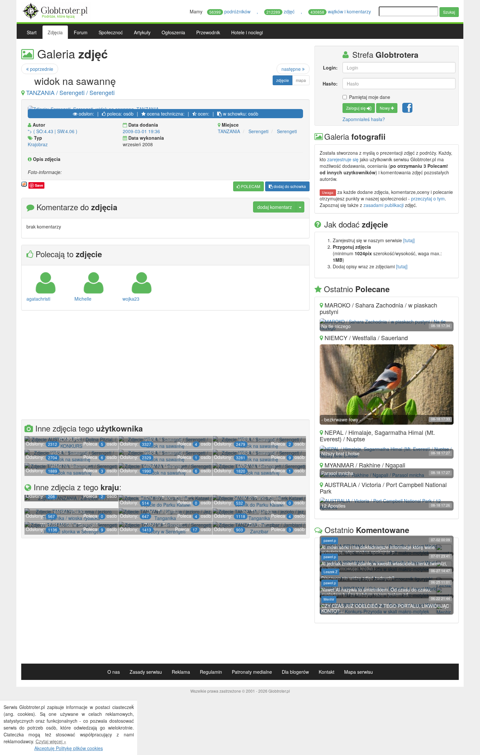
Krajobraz (38, 144)
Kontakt (326, 671)
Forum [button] (81, 32)
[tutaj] (409, 240)
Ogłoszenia (173, 32)
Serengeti (258, 131)
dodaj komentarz (274, 207)
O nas (113, 671)
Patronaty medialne (252, 671)
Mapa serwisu (358, 671)
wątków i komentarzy (341, 11)
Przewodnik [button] (208, 32)
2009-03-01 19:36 (141, 131)
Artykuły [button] (142, 32)
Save (39, 185)
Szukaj (449, 12)
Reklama (181, 671)
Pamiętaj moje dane (369, 97)
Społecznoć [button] (111, 32)
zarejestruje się (343, 159)
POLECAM (250, 186)
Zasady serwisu (146, 671)
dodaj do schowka (289, 186)
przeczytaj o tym (428, 198)
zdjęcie (282, 80)
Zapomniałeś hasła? (364, 119)
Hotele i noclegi (247, 32)
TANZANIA (229, 131)
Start (32, 32)
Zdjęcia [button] (55, 32)
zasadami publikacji (383, 205)
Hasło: (330, 83)
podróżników (230, 11)
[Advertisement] (165, 366)
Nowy (385, 108)
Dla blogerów (295, 671)
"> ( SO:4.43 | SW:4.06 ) (52, 131)
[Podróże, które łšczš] (56, 10)
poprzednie (41, 69)
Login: (330, 67)
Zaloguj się (356, 108)
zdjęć (281, 11)
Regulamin (211, 671)
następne (291, 69)
